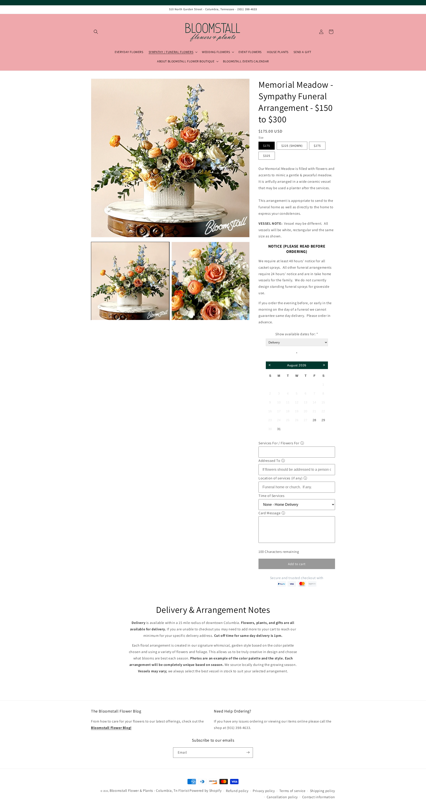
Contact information (318, 797)
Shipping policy (322, 791)
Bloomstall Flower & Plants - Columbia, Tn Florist (149, 790)
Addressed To (269, 461)
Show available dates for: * (296, 334)
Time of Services (271, 495)
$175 (266, 146)
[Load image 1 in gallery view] (130, 281)
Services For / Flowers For (278, 443)
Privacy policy (264, 791)
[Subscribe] (248, 752)
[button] (96, 32)
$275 (317, 146)
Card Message (269, 513)
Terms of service (292, 791)
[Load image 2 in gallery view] (211, 281)
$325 (266, 156)
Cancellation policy (282, 797)
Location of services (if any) (280, 478)
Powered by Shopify (205, 790)
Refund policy (237, 791)
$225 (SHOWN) (292, 146)
